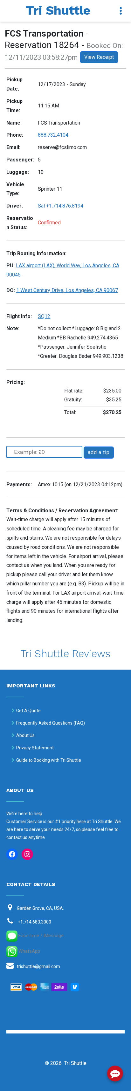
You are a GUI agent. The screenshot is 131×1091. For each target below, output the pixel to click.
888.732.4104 (53, 135)
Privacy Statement (35, 747)
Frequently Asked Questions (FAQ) (50, 723)
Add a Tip (99, 452)
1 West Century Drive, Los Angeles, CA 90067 (67, 290)
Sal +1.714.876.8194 (60, 206)
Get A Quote (28, 710)
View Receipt (99, 57)
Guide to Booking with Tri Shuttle (48, 760)
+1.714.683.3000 (34, 921)
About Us (25, 735)
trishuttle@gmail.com (38, 966)
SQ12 (44, 316)
